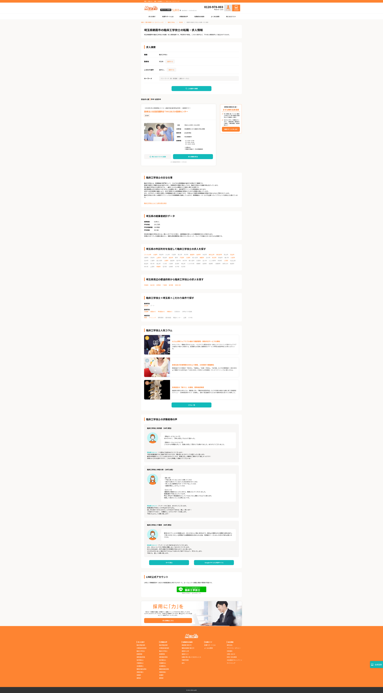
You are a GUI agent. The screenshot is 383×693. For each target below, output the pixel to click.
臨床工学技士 (171, 22)
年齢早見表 (185, 660)
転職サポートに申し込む (230, 129)
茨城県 (146, 285)
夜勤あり (153, 312)
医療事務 (139, 654)
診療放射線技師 (141, 648)
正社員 (146, 306)
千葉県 (165, 285)
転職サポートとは (167, 16)
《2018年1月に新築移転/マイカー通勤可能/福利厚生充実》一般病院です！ (167, 108)
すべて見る (169, 563)
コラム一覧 (191, 405)
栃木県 (152, 285)
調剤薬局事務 (141, 657)
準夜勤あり (161, 312)
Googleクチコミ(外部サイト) (214, 563)
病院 (145, 318)
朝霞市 (202, 258)
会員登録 (236, 10)
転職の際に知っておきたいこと (191, 657)
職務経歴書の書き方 (188, 648)
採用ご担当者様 (232, 657)
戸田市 (182, 258)
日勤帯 (146, 312)
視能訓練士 (140, 672)
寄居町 (158, 267)
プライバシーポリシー (234, 648)
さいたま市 (147, 255)
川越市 (155, 255)
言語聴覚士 (140, 666)
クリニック (152, 318)
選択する (170, 61)
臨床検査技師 (141, 645)
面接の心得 (185, 651)
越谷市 (171, 258)
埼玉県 (181, 22)
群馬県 (158, 285)
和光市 (214, 258)
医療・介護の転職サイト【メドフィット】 (152, 22)
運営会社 (229, 645)
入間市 (188, 258)
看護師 (139, 675)
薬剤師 (139, 678)
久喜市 (233, 258)
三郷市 (166, 261)
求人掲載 (228, 10)
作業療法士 (140, 663)
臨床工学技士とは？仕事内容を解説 (155, 203)
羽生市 (232, 255)
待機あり (169, 312)
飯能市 (192, 255)
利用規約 (229, 651)
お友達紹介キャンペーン (234, 660)
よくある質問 (215, 16)
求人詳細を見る (193, 157)
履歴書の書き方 (187, 645)
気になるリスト (231, 16)
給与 (183, 663)
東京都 (171, 285)
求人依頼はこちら (168, 621)
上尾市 (158, 258)
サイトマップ (231, 663)
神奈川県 (178, 285)
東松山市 (211, 255)
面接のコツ (185, 654)
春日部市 (219, 255)
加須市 (198, 255)
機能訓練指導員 (141, 669)
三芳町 (226, 261)
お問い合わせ (234, 3)
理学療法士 (140, 660)
